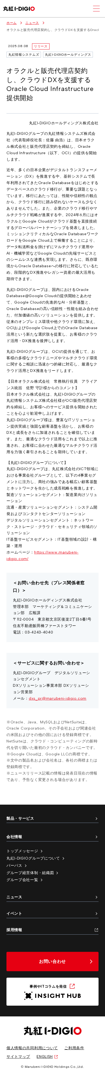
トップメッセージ (22, 851)
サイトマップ (18, 1056)
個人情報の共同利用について (32, 1048)
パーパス (14, 865)
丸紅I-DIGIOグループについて (33, 858)
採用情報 (14, 930)
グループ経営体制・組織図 (30, 873)
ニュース (32, 23)
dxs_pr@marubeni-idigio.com (57, 698)
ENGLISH (45, 1056)
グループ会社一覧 (22, 880)
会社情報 (14, 836)
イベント (14, 913)
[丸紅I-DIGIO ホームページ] (19, 8)
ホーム (11, 23)
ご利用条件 (74, 1048)
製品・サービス (20, 818)
